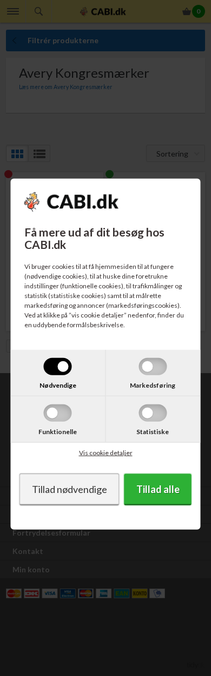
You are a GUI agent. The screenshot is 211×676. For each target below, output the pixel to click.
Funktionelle (57, 432)
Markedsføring (152, 385)
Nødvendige (57, 385)
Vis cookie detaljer (106, 453)
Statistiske (152, 432)
